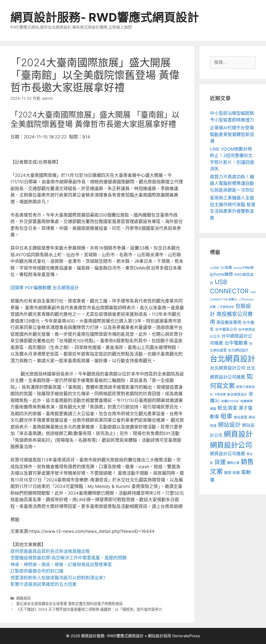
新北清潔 (227, 408)
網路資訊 (23, 598)
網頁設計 (238, 434)
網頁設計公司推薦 (227, 453)
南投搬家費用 (228, 322)
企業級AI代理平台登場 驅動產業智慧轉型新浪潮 (232, 134)
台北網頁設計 (65, 287)
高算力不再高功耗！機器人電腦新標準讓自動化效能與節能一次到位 (232, 183)
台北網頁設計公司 (227, 368)
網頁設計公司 (231, 445)
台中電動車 (236, 343)
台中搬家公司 (226, 329)
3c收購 (226, 267)
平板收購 (220, 394)
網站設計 (229, 424)
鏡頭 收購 (232, 473)
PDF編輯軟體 (38, 287)
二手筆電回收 (225, 307)
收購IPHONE (230, 401)
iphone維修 (221, 274)
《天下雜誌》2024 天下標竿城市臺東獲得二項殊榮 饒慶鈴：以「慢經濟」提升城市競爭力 (89, 609)
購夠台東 (233, 463)
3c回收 (214, 268)
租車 (226, 416)
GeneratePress (186, 635)
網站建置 (240, 417)
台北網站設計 (238, 350)
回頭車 (17, 287)
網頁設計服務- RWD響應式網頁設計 (104, 17)
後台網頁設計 (237, 394)
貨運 (220, 462)
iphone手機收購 (243, 268)
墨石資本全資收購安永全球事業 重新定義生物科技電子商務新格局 (69, 603)
